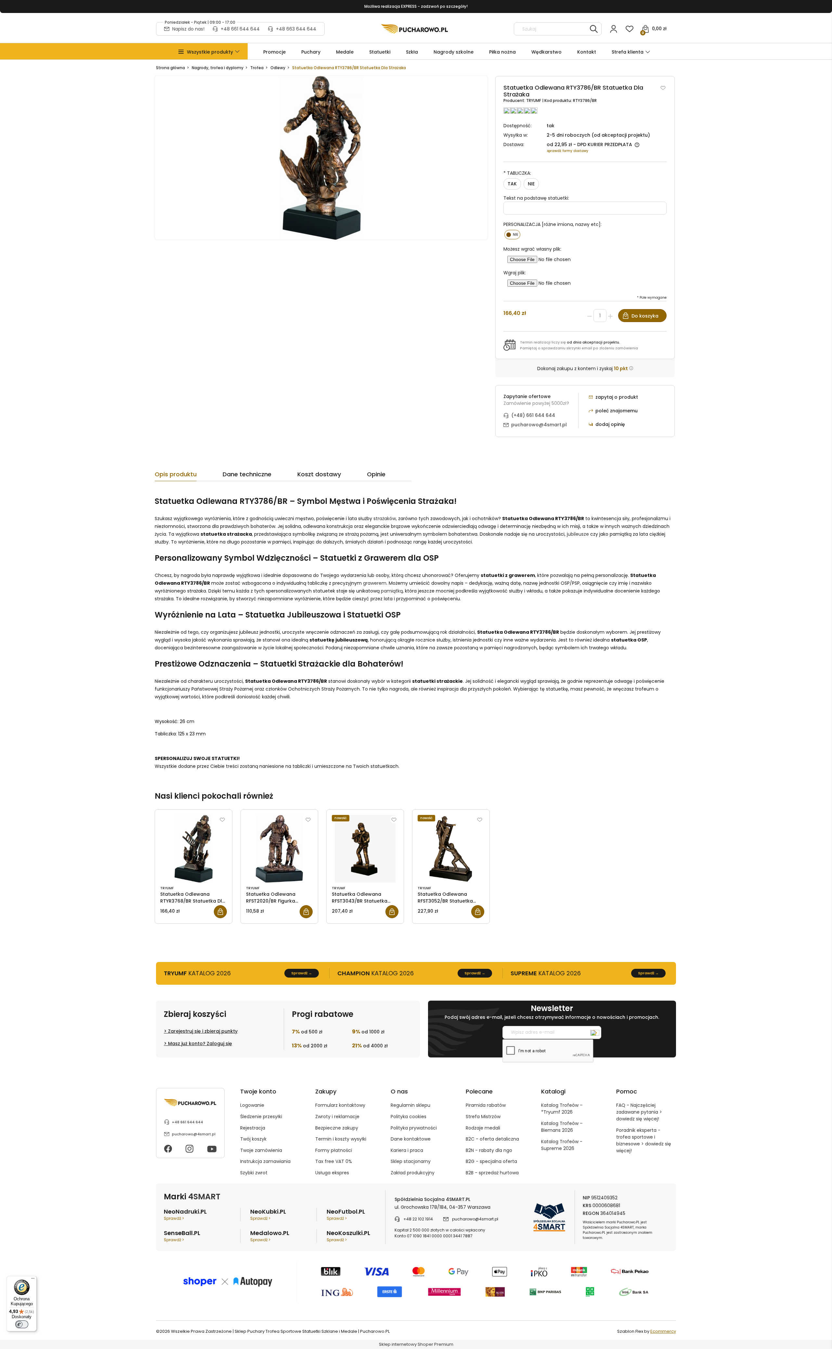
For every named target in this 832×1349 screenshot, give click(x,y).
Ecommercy (663, 1331)
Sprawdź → (301, 973)
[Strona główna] (414, 29)
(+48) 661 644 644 (533, 415)
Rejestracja (252, 1128)
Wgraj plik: (514, 272)
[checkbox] (512, 234)
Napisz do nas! (188, 29)
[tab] (189, 476)
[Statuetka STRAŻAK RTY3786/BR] (321, 158)
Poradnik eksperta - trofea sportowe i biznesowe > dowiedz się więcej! (643, 1140)
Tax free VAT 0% (333, 1161)
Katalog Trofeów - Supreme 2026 (561, 1145)
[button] (210, 52)
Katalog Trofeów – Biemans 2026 (562, 1126)
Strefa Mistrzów (483, 1116)
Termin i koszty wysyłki (340, 1139)
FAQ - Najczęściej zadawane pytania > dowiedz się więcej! (639, 1112)
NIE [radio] (531, 184)
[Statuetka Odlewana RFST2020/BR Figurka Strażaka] (279, 848)
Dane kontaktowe (411, 1139)
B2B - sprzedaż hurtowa (492, 1172)
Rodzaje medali (483, 1128)
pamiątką (392, 591)
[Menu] (33, 1280)
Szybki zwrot (253, 1172)
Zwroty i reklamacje (337, 1116)
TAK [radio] (512, 184)
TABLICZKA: (517, 173)
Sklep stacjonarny (411, 1161)
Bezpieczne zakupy (336, 1128)
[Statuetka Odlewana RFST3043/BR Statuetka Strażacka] (365, 848)
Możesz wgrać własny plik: (532, 249)
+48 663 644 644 (296, 29)
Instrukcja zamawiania (265, 1161)
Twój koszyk (253, 1139)
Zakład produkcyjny (413, 1172)
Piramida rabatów (486, 1105)
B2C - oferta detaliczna (492, 1139)
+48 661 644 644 (240, 29)
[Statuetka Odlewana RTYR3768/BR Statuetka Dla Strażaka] (193, 848)
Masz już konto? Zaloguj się (200, 1043)
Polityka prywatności (414, 1128)
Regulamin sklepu (410, 1105)
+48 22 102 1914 (418, 1219)
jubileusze (578, 534)
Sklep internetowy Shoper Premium (416, 1344)
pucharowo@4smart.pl (539, 424)
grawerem (374, 583)
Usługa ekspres (332, 1172)
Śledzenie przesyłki (261, 1116)
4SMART (204, 1196)
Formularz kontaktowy (340, 1105)
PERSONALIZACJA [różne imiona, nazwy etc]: (552, 224)
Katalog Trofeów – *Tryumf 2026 (562, 1108)
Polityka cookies (408, 1116)
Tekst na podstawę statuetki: (536, 198)
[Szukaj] (593, 28)
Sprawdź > (174, 1218)
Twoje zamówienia (261, 1150)
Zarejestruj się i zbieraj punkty (203, 1031)
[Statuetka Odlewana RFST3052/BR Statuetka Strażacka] (451, 848)
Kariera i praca (407, 1150)
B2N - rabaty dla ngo (489, 1150)
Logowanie (252, 1105)
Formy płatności (333, 1150)
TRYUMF (534, 100)
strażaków (384, 518)
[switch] (21, 1324)
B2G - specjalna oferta (491, 1161)
